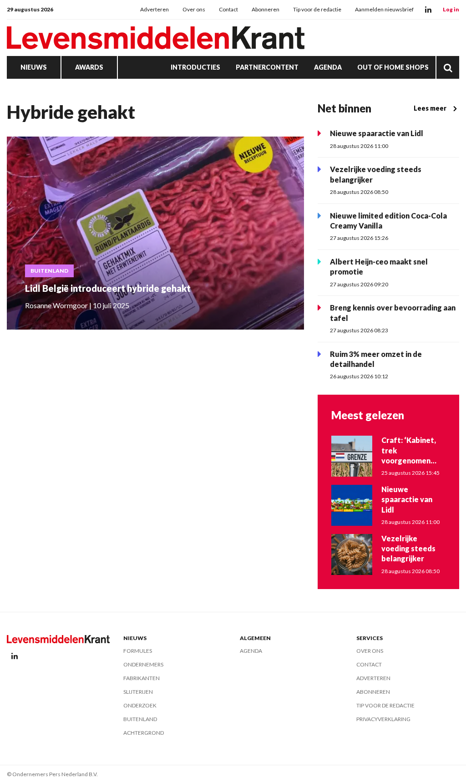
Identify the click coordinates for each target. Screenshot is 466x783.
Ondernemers (143, 664)
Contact (228, 9)
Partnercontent (267, 67)
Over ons (193, 9)
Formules (137, 650)
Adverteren (154, 9)
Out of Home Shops (393, 67)
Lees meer (430, 108)
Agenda (328, 67)
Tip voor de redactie (317, 9)
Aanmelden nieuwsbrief (384, 9)
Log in (451, 9)
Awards (89, 67)
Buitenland (140, 719)
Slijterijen (138, 691)
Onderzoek (140, 705)
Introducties (195, 67)
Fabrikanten (141, 678)
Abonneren (265, 9)
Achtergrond (143, 732)
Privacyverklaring (383, 719)
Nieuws (33, 67)
